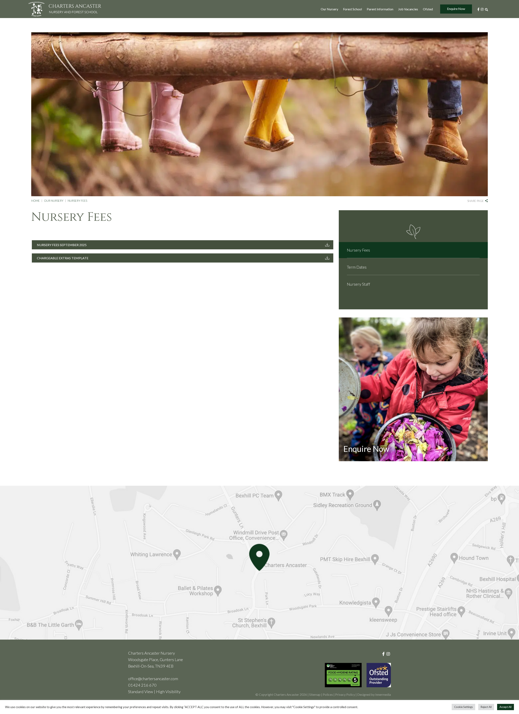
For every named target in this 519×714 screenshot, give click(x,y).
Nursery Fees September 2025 (62, 245)
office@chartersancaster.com (153, 678)
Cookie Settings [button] (463, 707)
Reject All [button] (486, 707)
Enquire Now (456, 9)
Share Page (475, 200)
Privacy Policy (345, 694)
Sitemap (315, 694)
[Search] (486, 9)
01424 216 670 (142, 685)
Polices (328, 694)
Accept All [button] (505, 707)
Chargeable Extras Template (62, 258)
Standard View (140, 691)
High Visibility (168, 691)
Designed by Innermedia (374, 694)
